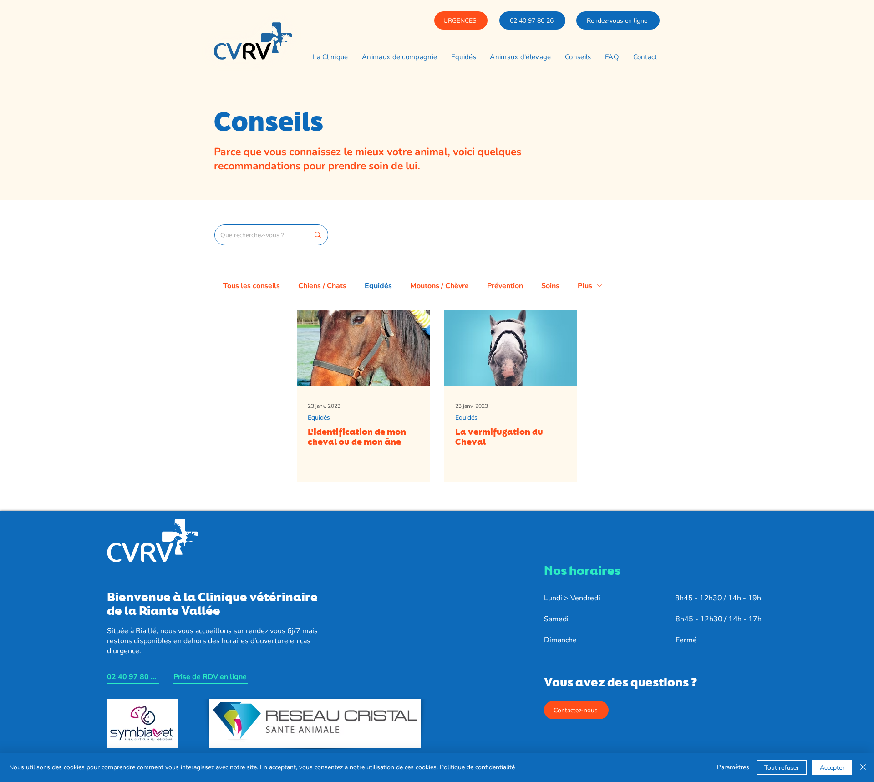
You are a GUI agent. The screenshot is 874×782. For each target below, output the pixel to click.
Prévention (505, 285)
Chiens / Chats (322, 285)
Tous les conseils (251, 285)
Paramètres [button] (733, 767)
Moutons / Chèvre (439, 285)
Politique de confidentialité (477, 767)
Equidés (378, 285)
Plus (585, 285)
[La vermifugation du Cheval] (510, 348)
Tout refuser (781, 767)
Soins (550, 285)
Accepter (832, 767)
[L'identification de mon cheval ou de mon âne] (363, 348)
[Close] (863, 767)
